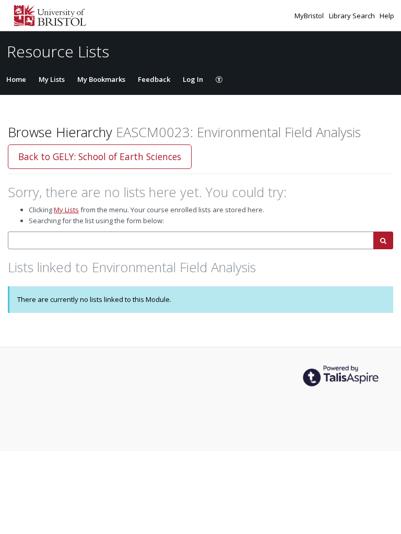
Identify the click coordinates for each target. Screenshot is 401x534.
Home (16, 79)
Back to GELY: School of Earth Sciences (99, 156)
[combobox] (191, 241)
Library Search (352, 15)
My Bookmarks (101, 79)
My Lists (52, 79)
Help (387, 15)
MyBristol (309, 15)
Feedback (154, 79)
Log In (193, 79)
